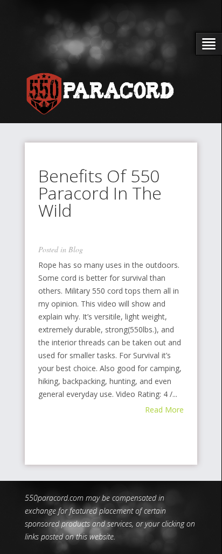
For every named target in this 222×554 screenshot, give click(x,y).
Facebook (130, 48)
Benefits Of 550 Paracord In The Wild (100, 193)
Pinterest (175, 48)
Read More (164, 410)
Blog (75, 249)
